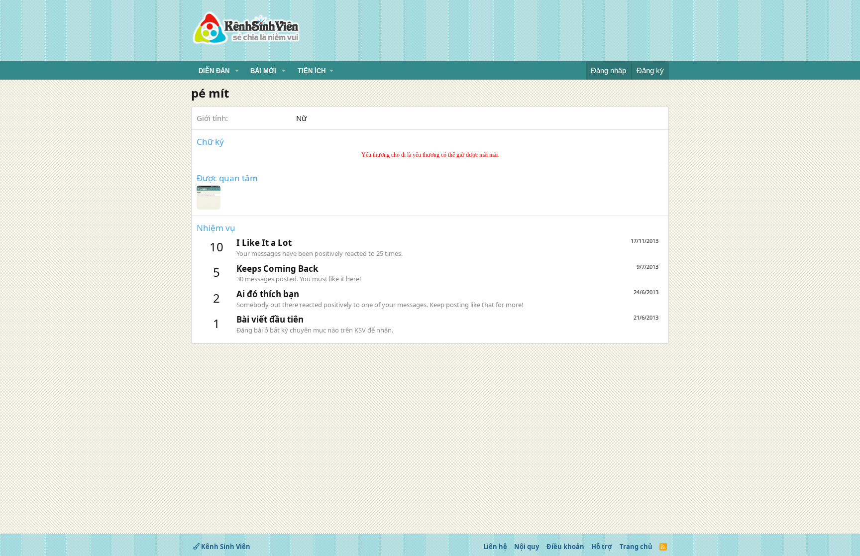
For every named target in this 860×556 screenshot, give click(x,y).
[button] (236, 71)
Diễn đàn (214, 71)
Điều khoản (565, 546)
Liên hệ (495, 546)
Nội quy (526, 546)
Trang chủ (636, 546)
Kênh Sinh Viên (225, 546)
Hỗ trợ (601, 546)
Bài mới (263, 71)
